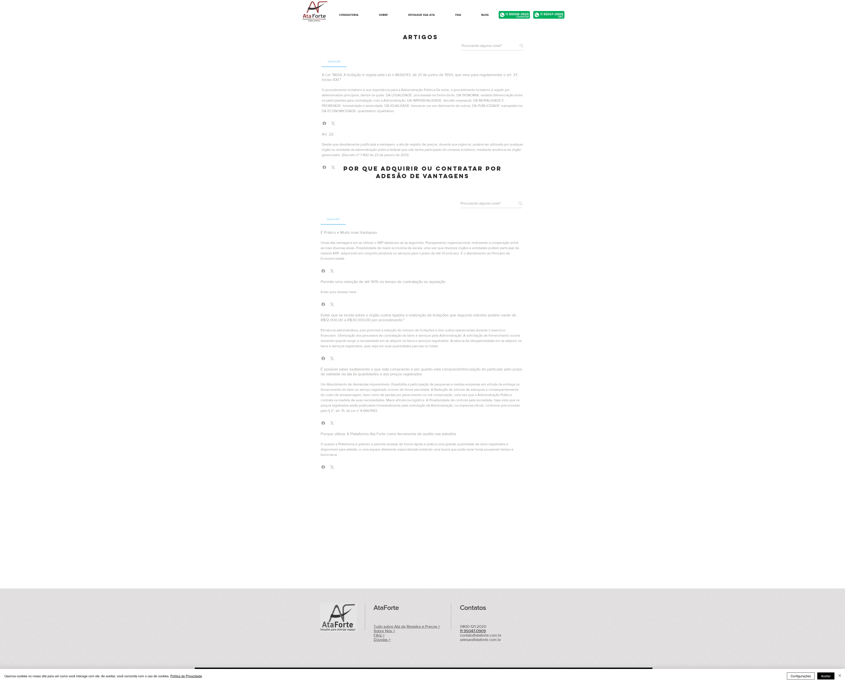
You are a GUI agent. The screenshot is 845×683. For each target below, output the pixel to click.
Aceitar (826, 676)
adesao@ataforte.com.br (480, 639)
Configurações (801, 676)
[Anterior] (25, 12)
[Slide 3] (422, 14)
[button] (324, 123)
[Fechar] (839, 675)
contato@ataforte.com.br (480, 635)
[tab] (334, 61)
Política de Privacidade (186, 676)
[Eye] (514, 15)
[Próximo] (820, 12)
